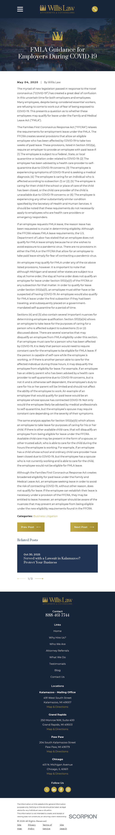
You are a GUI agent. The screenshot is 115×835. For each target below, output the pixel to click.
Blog (58, 670)
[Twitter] (46, 789)
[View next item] (39, 579)
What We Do (57, 657)
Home (57, 631)
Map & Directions (57, 706)
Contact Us (57, 676)
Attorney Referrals (57, 650)
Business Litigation (45, 516)
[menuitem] (20, 827)
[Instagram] (68, 789)
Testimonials (57, 663)
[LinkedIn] (53, 789)
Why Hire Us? (57, 637)
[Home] (57, 9)
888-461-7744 (57, 615)
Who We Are (58, 644)
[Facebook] (61, 789)
